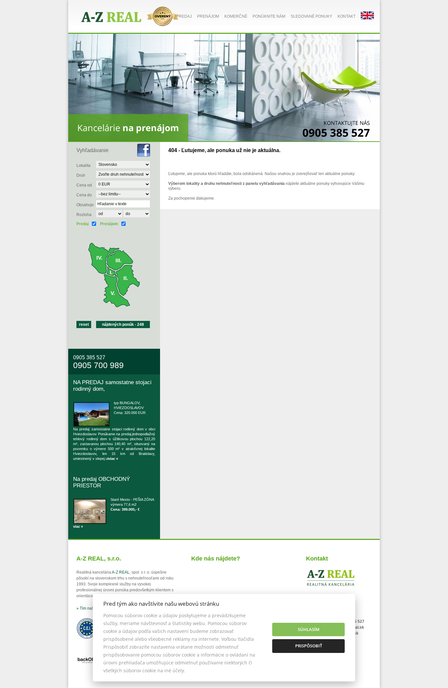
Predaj (184, 16)
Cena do (84, 195)
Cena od (84, 185)
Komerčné (235, 16)
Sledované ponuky (311, 16)
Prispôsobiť (308, 646)
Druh (80, 175)
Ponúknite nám (269, 16)
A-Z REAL (121, 572)
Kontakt (346, 16)
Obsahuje (85, 205)
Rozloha (84, 214)
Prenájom (208, 16)
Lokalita (83, 165)
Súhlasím (308, 629)
